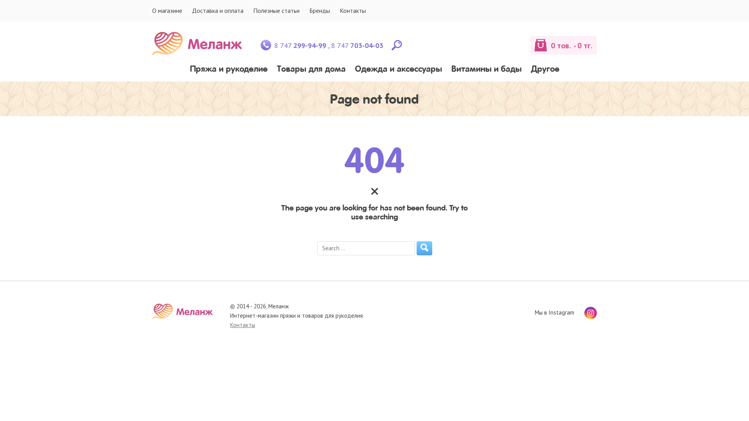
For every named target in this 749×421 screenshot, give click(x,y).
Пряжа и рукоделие (229, 69)
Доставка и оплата (217, 10)
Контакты (353, 10)
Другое (545, 69)
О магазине (167, 10)
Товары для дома (311, 69)
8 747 (300, 45)
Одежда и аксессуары (398, 69)
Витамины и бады (486, 69)
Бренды (319, 10)
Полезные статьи (276, 10)
